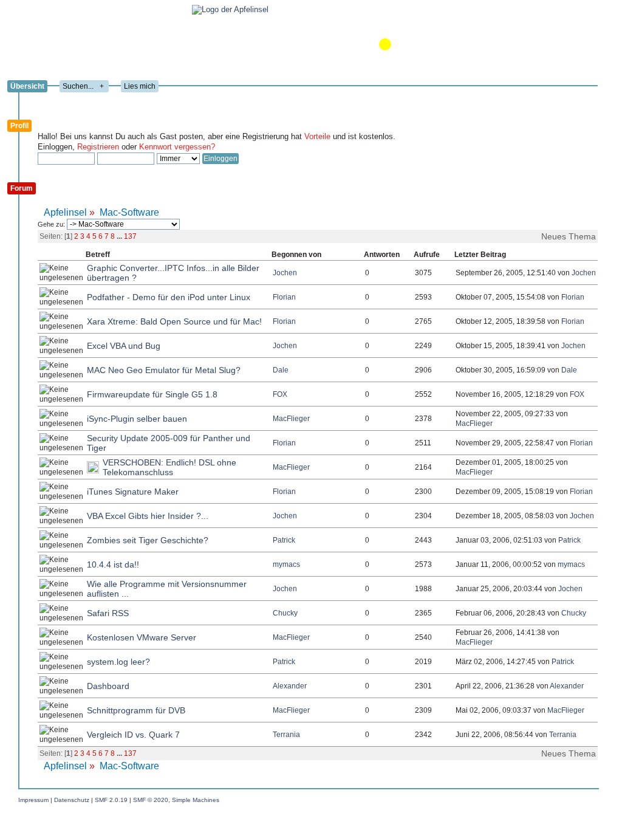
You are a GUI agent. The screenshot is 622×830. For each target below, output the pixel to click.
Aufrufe (427, 254)
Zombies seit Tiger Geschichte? (147, 540)
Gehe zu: (52, 224)
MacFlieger (291, 418)
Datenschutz (71, 800)
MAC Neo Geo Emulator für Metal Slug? (164, 370)
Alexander (290, 686)
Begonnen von (296, 254)
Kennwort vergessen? (177, 146)
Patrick (284, 540)
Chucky (285, 613)
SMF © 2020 (150, 800)
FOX (280, 394)
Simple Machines (195, 800)
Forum (21, 188)
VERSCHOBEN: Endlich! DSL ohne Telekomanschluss (169, 467)
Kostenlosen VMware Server (141, 637)
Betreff (98, 254)
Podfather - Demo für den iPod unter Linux (168, 297)
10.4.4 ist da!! (113, 564)
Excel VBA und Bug (123, 346)
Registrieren (98, 146)
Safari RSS (108, 613)
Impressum (33, 800)
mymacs (286, 564)
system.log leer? (118, 662)
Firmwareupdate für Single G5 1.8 (152, 394)
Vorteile (317, 136)
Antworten (383, 254)
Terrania (286, 734)
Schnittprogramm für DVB (136, 710)
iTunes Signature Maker (133, 491)
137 (130, 236)
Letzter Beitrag (480, 254)
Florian (284, 297)
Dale (281, 370)
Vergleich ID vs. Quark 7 (133, 734)
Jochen (285, 273)
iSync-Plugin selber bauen (137, 419)
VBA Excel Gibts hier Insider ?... (147, 516)
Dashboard (108, 686)
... (120, 236)
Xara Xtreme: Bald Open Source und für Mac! (174, 321)
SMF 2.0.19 (111, 800)
